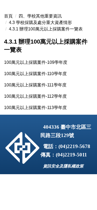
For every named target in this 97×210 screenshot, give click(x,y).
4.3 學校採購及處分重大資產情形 (40, 22)
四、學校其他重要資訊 (40, 16)
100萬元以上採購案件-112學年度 (35, 96)
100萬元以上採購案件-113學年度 (35, 107)
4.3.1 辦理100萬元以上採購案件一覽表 (46, 29)
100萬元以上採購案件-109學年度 (35, 62)
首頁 (8, 16)
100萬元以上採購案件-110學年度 (35, 73)
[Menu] (89, 10)
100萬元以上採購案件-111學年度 (35, 85)
